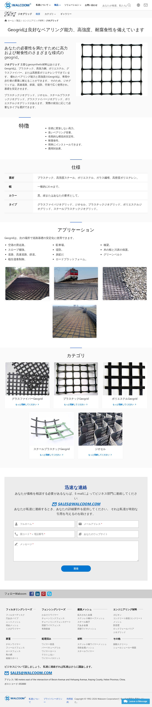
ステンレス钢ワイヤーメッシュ (92, 644)
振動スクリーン (120, 644)
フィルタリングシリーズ (19, 609)
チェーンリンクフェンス (53, 618)
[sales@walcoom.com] (146, 5)
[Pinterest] (44, 594)
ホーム (11, 20)
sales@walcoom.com (79, 503)
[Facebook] (32, 594)
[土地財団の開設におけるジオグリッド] (74, 321)
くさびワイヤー (13, 628)
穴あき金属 (82, 625)
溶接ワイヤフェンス (51, 625)
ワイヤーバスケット (51, 658)
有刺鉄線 (46, 628)
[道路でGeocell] (27, 283)
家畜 (8, 638)
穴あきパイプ (12, 618)
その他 (116, 638)
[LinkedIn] (38, 594)
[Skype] (50, 594)
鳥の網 (9, 654)
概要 (38, 13)
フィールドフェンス (15, 647)
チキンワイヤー (13, 644)
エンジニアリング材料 (33, 20)
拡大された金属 (84, 614)
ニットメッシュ (13, 621)
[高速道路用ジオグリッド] (125, 283)
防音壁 (116, 625)
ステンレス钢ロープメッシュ (90, 618)
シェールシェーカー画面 (124, 647)
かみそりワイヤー (50, 614)
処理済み (46, 638)
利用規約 (70, 700)
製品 (56, 4)
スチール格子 (83, 621)
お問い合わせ (91, 5)
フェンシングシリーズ (53, 609)
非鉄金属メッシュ (85, 647)
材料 (79, 638)
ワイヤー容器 (48, 644)
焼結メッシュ (12, 625)
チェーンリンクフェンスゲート (56, 621)
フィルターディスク (15, 614)
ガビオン (117, 614)
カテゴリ (49, 13)
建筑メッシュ (84, 609)
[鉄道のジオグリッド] (76, 283)
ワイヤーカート (49, 651)
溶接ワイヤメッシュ (86, 628)
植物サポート (12, 658)
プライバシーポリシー (53, 700)
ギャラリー (66, 13)
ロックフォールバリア (123, 628)
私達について (42, 4)
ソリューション (71, 4)
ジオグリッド (119, 632)
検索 (129, 5)
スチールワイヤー (85, 651)
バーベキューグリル (51, 647)
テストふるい (48, 654)
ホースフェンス (13, 651)
